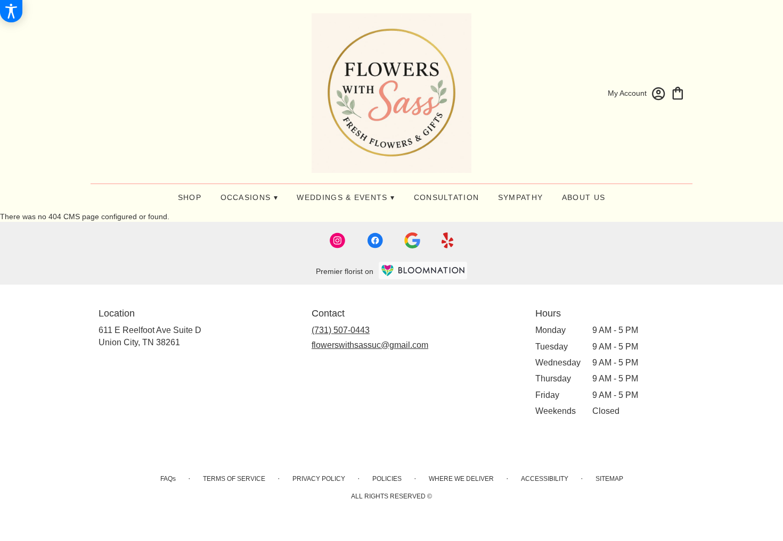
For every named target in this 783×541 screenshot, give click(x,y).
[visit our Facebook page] (375, 240)
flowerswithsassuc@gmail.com (370, 344)
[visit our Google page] (412, 240)
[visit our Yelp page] (447, 240)
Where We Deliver (461, 478)
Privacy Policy (318, 478)
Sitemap (609, 478)
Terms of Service (234, 478)
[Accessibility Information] (11, 11)
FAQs (168, 478)
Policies (387, 478)
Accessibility (544, 478)
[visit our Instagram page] (337, 240)
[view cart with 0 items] (677, 92)
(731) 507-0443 (341, 330)
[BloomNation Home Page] (423, 270)
